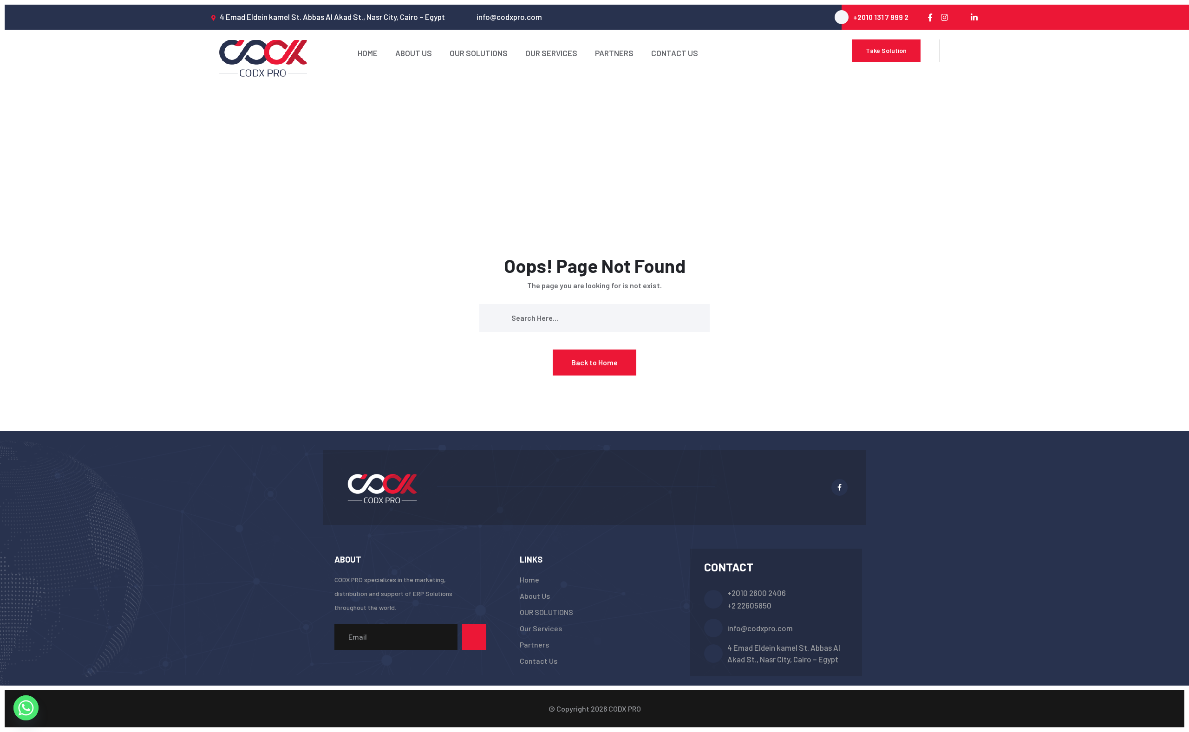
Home (368, 53)
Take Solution (886, 50)
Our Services (551, 53)
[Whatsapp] (26, 707)
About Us (413, 53)
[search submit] (498, 318)
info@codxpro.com (760, 628)
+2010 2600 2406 (756, 592)
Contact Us (674, 53)
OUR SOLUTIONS (479, 53)
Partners (614, 53)
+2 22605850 (749, 605)
